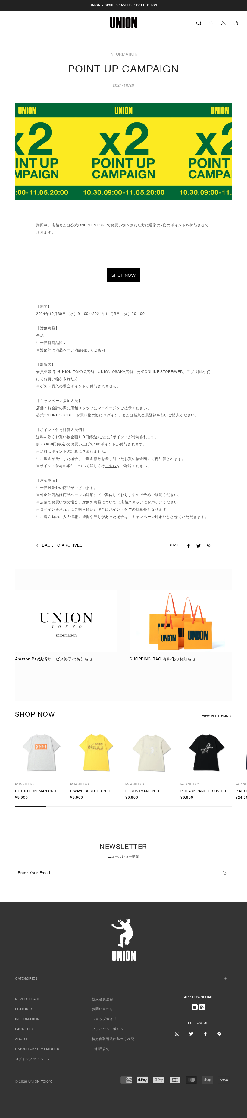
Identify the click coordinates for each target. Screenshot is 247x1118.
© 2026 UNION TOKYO (34, 1082)
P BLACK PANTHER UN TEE (203, 791)
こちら (111, 466)
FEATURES (24, 1009)
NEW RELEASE (27, 999)
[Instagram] (177, 1034)
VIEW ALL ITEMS (215, 716)
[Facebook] (205, 1034)
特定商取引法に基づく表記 (113, 1039)
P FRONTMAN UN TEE (144, 791)
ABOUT (21, 1039)
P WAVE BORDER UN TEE (92, 791)
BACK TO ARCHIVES (62, 546)
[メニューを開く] (11, 23)
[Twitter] (191, 1034)
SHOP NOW (123, 275)
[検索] (198, 22)
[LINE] (219, 1034)
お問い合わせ (102, 1009)
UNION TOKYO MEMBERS (37, 1049)
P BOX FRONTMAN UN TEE (38, 791)
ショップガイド (104, 1019)
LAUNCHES (24, 1029)
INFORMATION (27, 1019)
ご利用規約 (100, 1049)
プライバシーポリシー (109, 1029)
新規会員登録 (102, 999)
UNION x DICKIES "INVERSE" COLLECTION (123, 5)
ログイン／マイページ (32, 1059)
